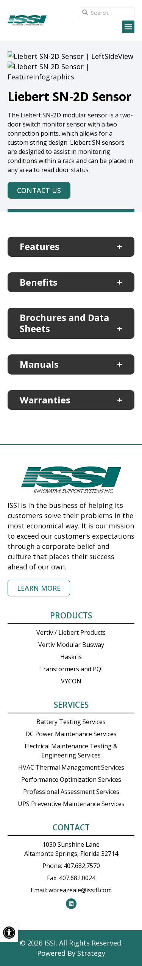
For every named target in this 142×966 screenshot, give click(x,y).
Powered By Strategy (71, 953)
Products (71, 615)
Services (71, 704)
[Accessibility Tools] (9, 932)
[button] (128, 27)
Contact (71, 827)
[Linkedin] (71, 903)
